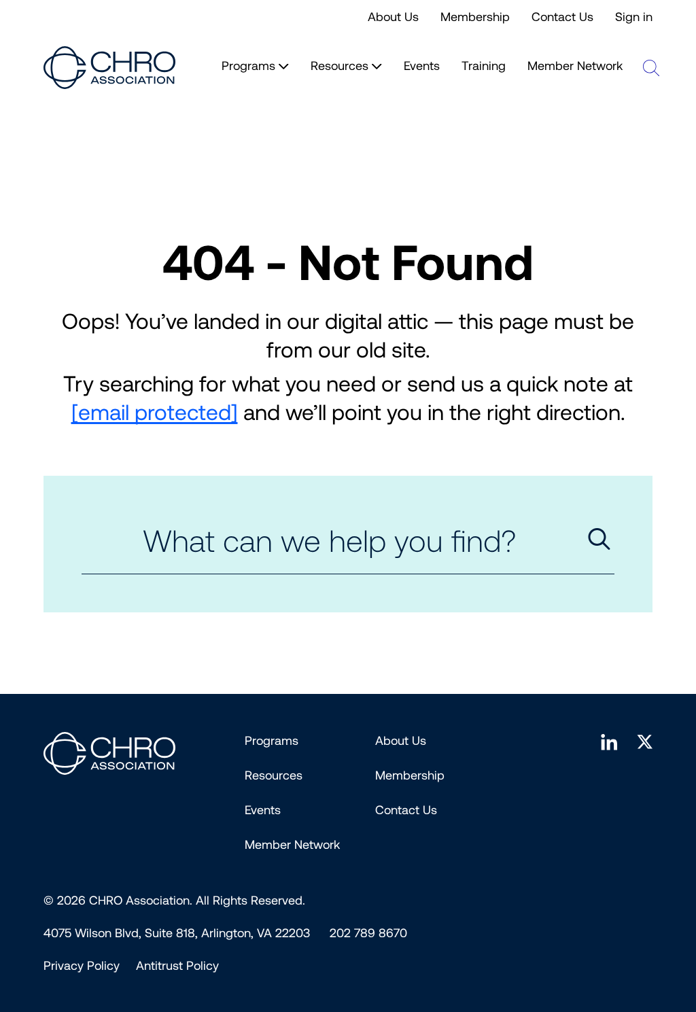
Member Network (575, 66)
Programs (271, 741)
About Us (393, 17)
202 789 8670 (368, 933)
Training (484, 66)
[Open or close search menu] (651, 68)
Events (422, 66)
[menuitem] (82, 966)
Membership (475, 17)
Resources (273, 775)
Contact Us (562, 17)
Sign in (633, 17)
